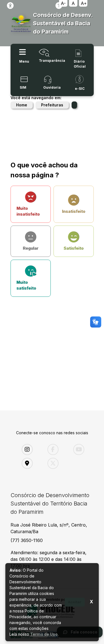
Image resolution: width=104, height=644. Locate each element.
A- (63, 3)
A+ (84, 3)
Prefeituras (52, 105)
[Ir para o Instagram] (30, 449)
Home (21, 105)
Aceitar (74, 602)
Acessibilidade (10, 5)
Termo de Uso (44, 634)
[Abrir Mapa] (30, 463)
